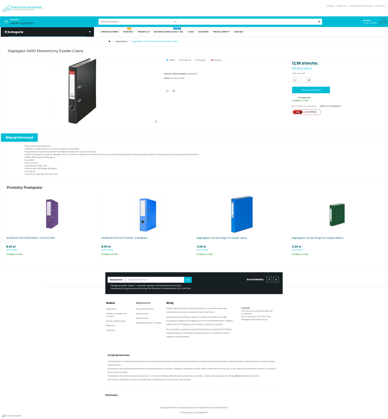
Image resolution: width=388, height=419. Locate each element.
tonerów (150, 361)
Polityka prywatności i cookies (116, 315)
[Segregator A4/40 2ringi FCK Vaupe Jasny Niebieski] (23, 214)
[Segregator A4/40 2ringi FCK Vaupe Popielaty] (308, 214)
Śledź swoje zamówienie (361, 6)
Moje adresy (142, 318)
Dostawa (110, 330)
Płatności (110, 325)
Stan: (167, 78)
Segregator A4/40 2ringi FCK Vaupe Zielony (98, 238)
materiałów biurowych (134, 361)
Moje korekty (142, 313)
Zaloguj (330, 6)
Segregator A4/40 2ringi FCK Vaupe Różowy (194, 238)
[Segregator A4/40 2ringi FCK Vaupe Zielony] (118, 214)
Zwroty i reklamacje (115, 321)
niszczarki (190, 361)
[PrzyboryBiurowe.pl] (23, 8)
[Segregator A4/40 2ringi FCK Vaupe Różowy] (213, 214)
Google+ (201, 60)
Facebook (186, 60)
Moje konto (143, 303)
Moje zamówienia (145, 308)
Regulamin (111, 308)
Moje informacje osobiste (148, 322)
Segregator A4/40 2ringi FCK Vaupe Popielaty (290, 238)
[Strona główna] (109, 41)
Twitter (171, 60)
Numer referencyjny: (175, 73)
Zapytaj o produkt (330, 106)
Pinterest (217, 60)
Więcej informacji (19, 137)
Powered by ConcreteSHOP (194, 412)
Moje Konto (342, 6)
